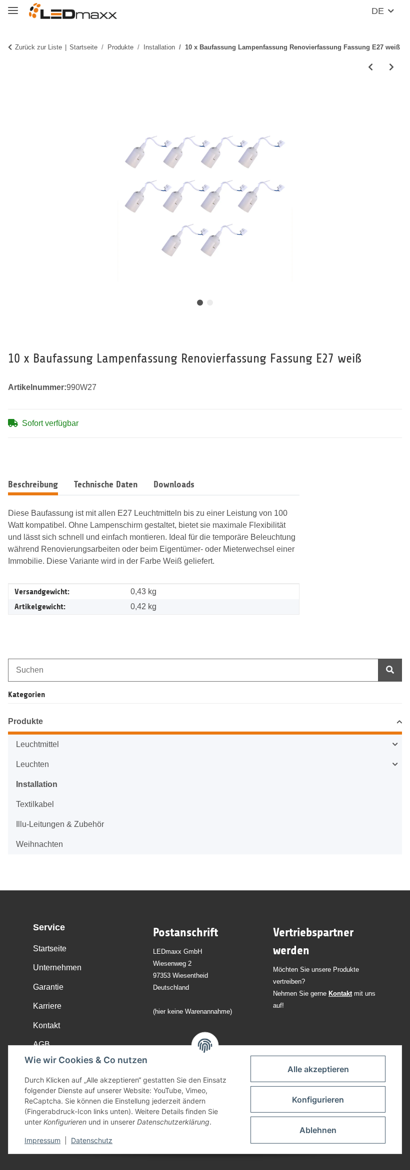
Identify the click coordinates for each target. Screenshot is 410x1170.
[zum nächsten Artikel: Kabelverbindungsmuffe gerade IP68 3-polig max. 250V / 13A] (391, 67)
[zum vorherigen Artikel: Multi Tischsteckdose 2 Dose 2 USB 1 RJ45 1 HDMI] (370, 67)
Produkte (25, 721)
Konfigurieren (318, 1100)
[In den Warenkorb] (16, 101)
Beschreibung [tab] (33, 484)
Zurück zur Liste (38, 47)
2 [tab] (210, 303)
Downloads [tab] (174, 484)
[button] (205, 723)
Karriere (47, 1006)
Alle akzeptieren (318, 1069)
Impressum (42, 1140)
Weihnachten (39, 844)
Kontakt (46, 1025)
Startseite (49, 948)
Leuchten (32, 764)
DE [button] (378, 11)
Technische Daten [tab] (106, 484)
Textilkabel (35, 804)
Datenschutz (91, 1140)
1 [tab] (200, 303)
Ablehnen (318, 1130)
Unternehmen (57, 967)
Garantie (48, 987)
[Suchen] (390, 670)
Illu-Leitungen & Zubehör (60, 824)
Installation (37, 784)
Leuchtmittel (37, 744)
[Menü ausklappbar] (13, 6)
